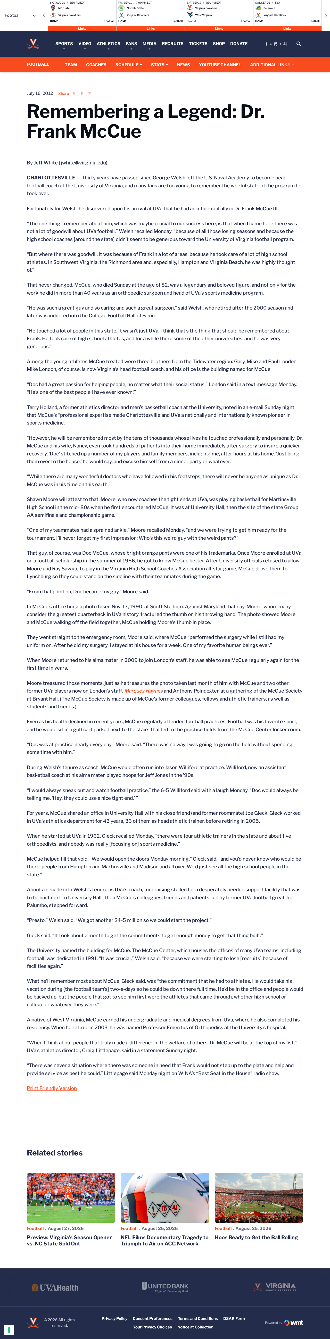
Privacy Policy (114, 1318)
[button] (44, 15)
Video (84, 43)
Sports (64, 43)
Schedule (127, 64)
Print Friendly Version (52, 1088)
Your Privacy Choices (152, 1327)
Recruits (173, 43)
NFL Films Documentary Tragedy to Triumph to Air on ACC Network (165, 1240)
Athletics (108, 43)
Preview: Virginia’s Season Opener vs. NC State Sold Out (69, 1240)
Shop (219, 43)
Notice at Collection (195, 1327)
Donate (239, 43)
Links (82, 28)
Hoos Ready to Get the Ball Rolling (256, 1237)
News (183, 64)
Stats (157, 64)
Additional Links (270, 64)
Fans (131, 43)
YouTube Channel (220, 64)
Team (71, 64)
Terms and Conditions (198, 1318)
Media (149, 43)
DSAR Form (234, 1318)
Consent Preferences (152, 1318)
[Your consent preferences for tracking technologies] (9, 1330)
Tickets (198, 43)
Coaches (96, 64)
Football (35, 1228)
